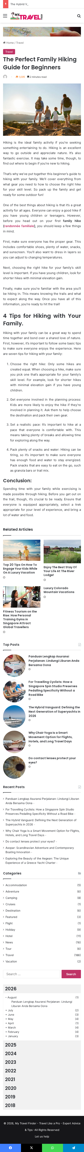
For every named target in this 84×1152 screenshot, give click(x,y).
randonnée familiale (19, 226)
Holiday (10, 929)
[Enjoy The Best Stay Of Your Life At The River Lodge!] (62, 551)
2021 (10, 1079)
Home (10, 42)
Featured (11, 917)
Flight (9, 923)
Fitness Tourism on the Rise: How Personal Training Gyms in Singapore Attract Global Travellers (20, 619)
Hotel (9, 936)
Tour (8, 948)
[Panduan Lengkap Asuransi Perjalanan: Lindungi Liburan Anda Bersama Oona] (14, 665)
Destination (13, 910)
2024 (11, 1053)
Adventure (12, 891)
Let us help (42, 1136)
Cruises (10, 904)
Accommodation (16, 885)
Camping (11, 897)
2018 (10, 1105)
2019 (10, 1097)
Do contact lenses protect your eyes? (30, 841)
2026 (11, 988)
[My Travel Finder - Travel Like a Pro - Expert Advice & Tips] (26, 15)
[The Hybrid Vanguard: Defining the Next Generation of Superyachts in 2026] (14, 716)
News (9, 942)
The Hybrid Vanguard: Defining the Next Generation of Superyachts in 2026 (54, 711)
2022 (10, 1070)
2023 (10, 1062)
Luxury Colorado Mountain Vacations (59, 590)
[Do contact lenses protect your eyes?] (14, 767)
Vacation (11, 961)
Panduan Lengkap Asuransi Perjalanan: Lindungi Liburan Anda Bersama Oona (54, 660)
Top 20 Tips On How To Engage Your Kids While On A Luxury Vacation (20, 569)
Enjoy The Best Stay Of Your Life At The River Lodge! (60, 571)
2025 (11, 1045)
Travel (20, 42)
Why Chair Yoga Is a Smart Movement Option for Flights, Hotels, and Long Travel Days (51, 737)
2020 (11, 1088)
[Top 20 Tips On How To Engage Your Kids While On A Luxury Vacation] (21, 550)
